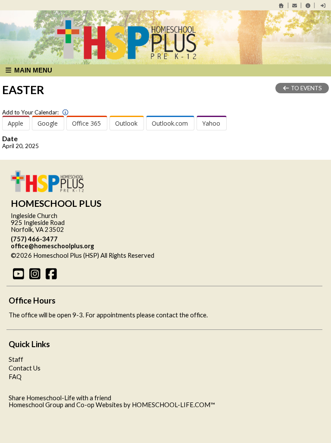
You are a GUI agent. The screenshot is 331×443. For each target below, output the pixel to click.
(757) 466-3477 (34, 239)
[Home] (281, 5)
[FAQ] (308, 5)
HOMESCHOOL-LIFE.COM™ (173, 404)
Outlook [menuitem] (126, 123)
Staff (16, 359)
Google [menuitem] (47, 123)
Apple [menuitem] (15, 123)
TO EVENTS (306, 88)
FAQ (15, 376)
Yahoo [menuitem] (211, 123)
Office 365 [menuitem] (86, 123)
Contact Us (25, 368)
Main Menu (32, 70)
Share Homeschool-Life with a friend (60, 398)
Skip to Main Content (192, 255)
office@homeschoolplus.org (52, 246)
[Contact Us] (295, 5)
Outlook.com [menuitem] (170, 123)
